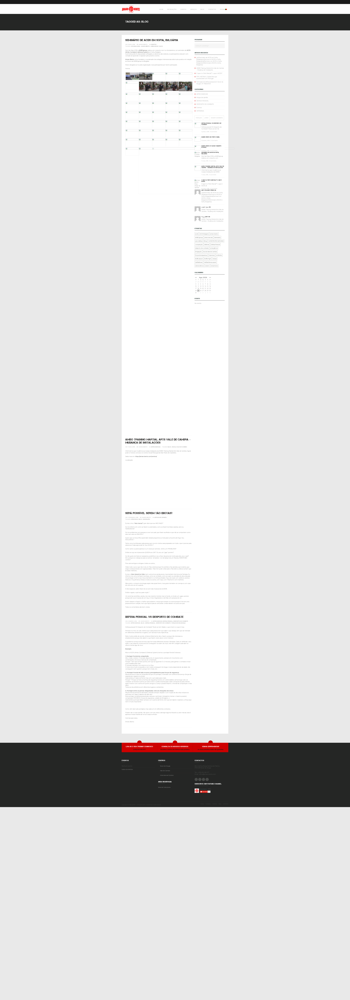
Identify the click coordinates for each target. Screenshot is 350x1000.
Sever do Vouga (165, 534)
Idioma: (222, 9)
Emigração (146, 287)
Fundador (208, 572)
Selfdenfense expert (210, 262)
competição (199, 244)
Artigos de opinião (160, 286)
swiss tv (207, 266)
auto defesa (198, 241)
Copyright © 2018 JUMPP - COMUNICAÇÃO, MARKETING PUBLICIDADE (141, 573)
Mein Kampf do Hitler (138, 343)
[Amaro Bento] (131, 9)
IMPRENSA (200, 111)
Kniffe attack (199, 258)
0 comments (213, 131)
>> (210, 277)
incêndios (219, 255)
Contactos (212, 9)
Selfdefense (198, 262)
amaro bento (145, 46)
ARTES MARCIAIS (155, 215)
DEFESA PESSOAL (168, 389)
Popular (199, 117)
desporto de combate (163, 391)
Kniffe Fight (207, 258)
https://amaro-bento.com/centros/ (146, 225)
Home (161, 9)
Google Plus (218, 2)
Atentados (134, 287)
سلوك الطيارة (204, 207)
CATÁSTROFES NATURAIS (216, 241)
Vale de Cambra (165, 539)
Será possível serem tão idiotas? (148, 281)
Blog (202, 9)
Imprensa (211, 255)
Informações (172, 9)
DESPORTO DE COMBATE (180, 389)
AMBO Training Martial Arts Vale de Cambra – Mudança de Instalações (158, 209)
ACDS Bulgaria (135, 46)
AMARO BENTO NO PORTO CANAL (210, 137)
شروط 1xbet (204, 216)
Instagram (226, 2)
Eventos (183, 9)
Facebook (214, 2)
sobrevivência (199, 266)
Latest (206, 117)
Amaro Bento (129, 59)
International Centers (167, 544)
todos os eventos (127, 538)
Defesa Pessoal (150, 391)
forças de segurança (178, 391)
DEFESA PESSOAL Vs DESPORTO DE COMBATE (154, 385)
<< (196, 277)
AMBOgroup (155, 46)
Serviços (193, 9)
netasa (215, 258)
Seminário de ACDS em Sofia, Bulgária (151, 40)
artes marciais (135, 391)
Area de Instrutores (164, 556)
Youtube (222, 2)
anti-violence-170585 (207, 190)
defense (206, 244)
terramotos (214, 266)
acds (196, 234)
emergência (214, 248)
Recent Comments (217, 117)
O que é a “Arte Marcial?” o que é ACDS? (209, 73)
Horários (214, 572)
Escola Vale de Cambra (179, 215)
